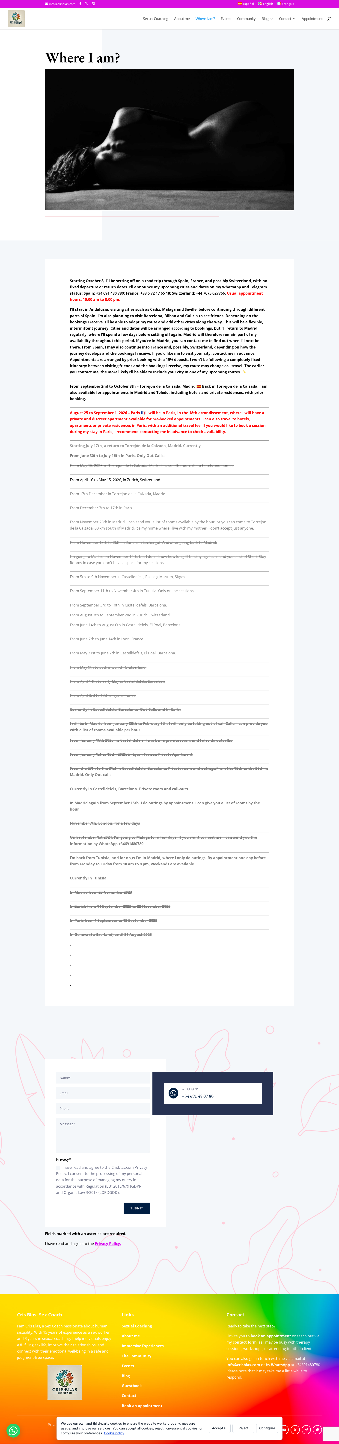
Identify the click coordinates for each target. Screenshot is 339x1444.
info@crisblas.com (243, 1364)
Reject (243, 1428)
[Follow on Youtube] (284, 1429)
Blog (265, 19)
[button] (13, 1431)
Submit (137, 1208)
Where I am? (205, 19)
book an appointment (271, 1336)
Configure (267, 1428)
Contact (285, 19)
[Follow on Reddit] (317, 1429)
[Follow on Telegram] (306, 1429)
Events (226, 19)
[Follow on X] (295, 1429)
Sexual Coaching (155, 19)
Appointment (312, 19)
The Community (136, 1356)
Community (246, 19)
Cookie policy (114, 1433)
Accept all (219, 1428)
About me (182, 19)
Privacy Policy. (108, 1243)
